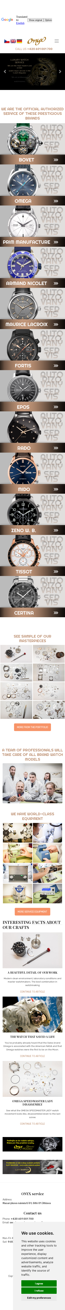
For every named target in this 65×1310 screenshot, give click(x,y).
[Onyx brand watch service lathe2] (18, 853)
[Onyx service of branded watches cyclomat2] (18, 833)
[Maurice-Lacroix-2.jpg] (16, 710)
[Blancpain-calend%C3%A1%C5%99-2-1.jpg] (49, 654)
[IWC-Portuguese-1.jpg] (16, 691)
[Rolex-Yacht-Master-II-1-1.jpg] (49, 710)
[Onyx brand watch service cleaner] (18, 893)
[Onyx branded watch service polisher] (48, 833)
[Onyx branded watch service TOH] (48, 873)
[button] (39, 1283)
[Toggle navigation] (57, 41)
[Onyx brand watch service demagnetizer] (48, 853)
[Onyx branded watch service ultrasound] (18, 873)
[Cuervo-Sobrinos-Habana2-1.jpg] (49, 672)
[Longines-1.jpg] (49, 691)
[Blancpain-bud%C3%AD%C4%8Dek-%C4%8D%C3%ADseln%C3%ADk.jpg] (16, 654)
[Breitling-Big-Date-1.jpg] (16, 672)
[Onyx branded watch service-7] (48, 893)
